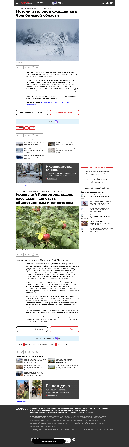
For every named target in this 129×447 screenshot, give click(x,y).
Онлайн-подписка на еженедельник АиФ (60, 408)
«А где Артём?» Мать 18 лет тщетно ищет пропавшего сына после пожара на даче (101, 196)
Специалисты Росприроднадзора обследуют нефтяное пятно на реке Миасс (67, 367)
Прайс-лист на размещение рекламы (41, 410)
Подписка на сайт (81, 408)
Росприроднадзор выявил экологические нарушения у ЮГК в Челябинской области (66, 360)
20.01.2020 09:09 (21, 8)
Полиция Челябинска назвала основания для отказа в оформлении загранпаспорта (97, 181)
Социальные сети (103, 408)
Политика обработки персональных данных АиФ (71, 410)
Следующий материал (49, 441)
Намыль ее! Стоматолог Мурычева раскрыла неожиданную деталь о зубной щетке (100, 216)
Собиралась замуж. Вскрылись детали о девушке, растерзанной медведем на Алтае (100, 209)
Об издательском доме (37, 408)
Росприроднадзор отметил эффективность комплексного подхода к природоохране (34, 373)
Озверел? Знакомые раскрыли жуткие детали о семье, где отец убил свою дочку (97, 172)
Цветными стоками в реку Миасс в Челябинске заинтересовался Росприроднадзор (35, 360)
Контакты (92, 408)
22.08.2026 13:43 (20, 191)
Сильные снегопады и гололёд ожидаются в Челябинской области (66, 150)
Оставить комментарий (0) (64, 112)
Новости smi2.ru (22, 185)
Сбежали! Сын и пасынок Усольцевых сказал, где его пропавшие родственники (101, 229)
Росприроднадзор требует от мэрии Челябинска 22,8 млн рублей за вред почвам (33, 367)
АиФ (28, 250)
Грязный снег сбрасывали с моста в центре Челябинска (35, 143)
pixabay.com (19, 62)
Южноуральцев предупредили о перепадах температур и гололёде (34, 157)
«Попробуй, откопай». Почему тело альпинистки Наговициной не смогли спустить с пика (101, 203)
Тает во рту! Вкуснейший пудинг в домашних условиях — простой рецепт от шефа (100, 223)
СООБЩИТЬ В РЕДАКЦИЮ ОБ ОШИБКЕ (82, 412)
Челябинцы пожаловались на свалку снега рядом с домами (65, 143)
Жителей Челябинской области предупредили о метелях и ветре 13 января (34, 150)
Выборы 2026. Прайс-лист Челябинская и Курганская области (49, 412)
